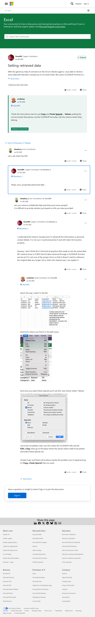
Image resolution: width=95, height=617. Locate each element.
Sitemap (5, 611)
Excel (9, 10)
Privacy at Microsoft (68, 585)
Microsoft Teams (8, 593)
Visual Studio (36, 601)
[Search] (72, 3)
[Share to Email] (60, 523)
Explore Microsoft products (11, 558)
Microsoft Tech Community (40, 589)
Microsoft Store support (40, 542)
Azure (34, 573)
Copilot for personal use (10, 550)
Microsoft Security (8, 577)
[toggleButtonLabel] (88, 10)
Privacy (27, 611)
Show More (15, 78)
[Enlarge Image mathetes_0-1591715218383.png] (45, 312)
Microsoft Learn (37, 581)
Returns (35, 546)
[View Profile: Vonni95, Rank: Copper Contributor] (11, 57)
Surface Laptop (7, 538)
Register (79, 3)
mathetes (21, 99)
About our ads (7, 613)
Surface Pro (6, 534)
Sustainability (66, 601)
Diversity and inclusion (69, 593)
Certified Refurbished (39, 554)
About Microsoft (67, 577)
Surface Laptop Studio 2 (10, 542)
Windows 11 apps (8, 562)
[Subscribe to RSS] (55, 523)
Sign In (86, 3)
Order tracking (37, 550)
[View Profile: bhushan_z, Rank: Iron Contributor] (10, 150)
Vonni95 (18, 56)
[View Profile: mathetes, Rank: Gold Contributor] (22, 279)
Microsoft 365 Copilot (9, 597)
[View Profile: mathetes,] (13, 100)
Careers (64, 573)
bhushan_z (18, 149)
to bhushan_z (45, 169)
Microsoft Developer (39, 577)
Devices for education (68, 538)
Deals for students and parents (71, 558)
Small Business (7, 601)
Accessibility (66, 597)
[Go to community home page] (11, 4)
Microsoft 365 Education (69, 546)
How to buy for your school (70, 550)
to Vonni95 (46, 198)
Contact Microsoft (16, 611)
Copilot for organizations (10, 546)
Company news (66, 581)
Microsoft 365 (7, 585)
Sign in (17, 495)
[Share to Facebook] (39, 523)
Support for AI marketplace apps (42, 585)
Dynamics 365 (7, 581)
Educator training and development (72, 554)
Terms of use (48, 611)
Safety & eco (69, 611)
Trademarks (58, 611)
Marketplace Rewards (39, 597)
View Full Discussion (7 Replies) (19, 143)
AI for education (67, 562)
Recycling (78, 611)
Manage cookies (37, 611)
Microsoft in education (69, 534)
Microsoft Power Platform (10, 589)
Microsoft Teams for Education (71, 542)
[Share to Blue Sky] (51, 523)
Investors (65, 589)
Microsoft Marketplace (39, 593)
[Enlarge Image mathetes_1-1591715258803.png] (36, 359)
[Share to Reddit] (47, 523)
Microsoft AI (6, 573)
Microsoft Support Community (52, 26)
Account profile (37, 534)
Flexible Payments (38, 562)
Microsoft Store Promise (40, 558)
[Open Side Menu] (6, 4)
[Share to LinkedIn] (35, 523)
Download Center (38, 538)
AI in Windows (7, 554)
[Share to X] (43, 523)
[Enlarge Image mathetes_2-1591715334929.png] (44, 418)
